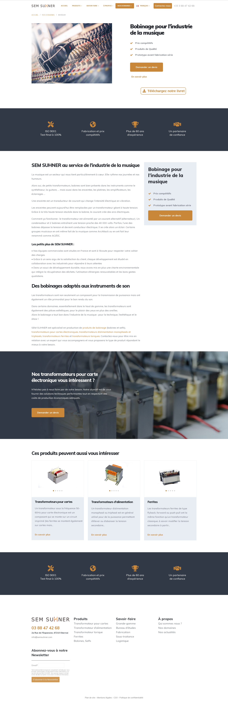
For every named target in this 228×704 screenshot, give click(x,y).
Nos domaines (124, 6)
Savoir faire (91, 6)
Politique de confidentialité (131, 697)
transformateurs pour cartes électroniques (55, 331)
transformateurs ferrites (56, 336)
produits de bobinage (94, 327)
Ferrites (152, 502)
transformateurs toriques (86, 336)
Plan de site (90, 697)
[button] (53, 491)
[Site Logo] (43, 5)
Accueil (64, 6)
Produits (76, 6)
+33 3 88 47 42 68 (184, 5)
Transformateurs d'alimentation (112, 502)
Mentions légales (104, 697)
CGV (116, 697)
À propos (107, 6)
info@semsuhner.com (42, 637)
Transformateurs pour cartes (53, 502)
